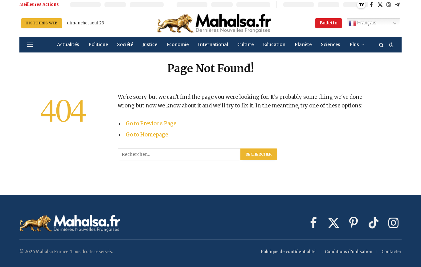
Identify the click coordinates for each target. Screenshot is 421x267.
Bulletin (328, 23)
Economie (177, 44)
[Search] (381, 45)
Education (274, 44)
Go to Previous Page (151, 123)
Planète (303, 44)
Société (125, 44)
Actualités (68, 44)
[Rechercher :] (179, 154)
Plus (354, 44)
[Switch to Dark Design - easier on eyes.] (391, 44)
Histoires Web (42, 23)
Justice (149, 44)
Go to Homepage (147, 134)
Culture (245, 44)
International (213, 44)
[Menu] (30, 45)
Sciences (330, 44)
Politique (98, 44)
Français (366, 22)
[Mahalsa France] (214, 23)
